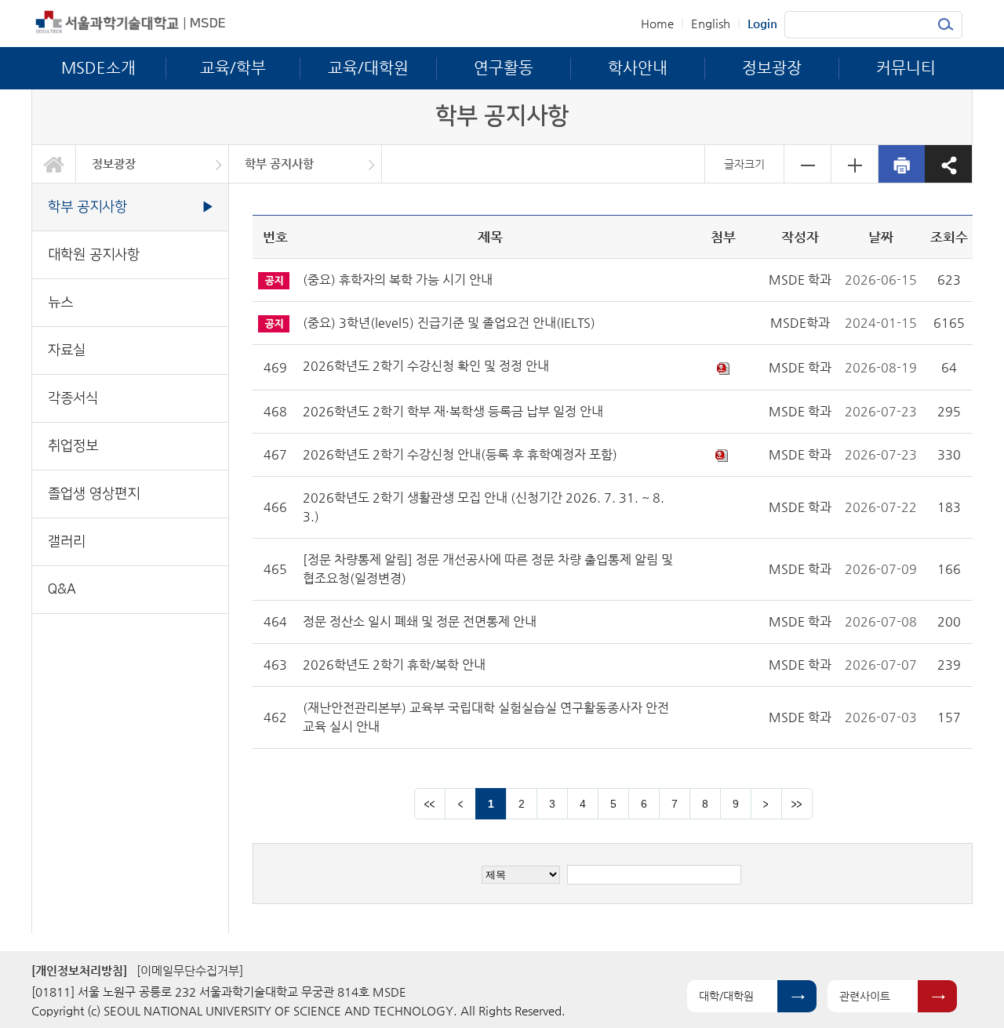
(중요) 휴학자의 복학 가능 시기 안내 (398, 279)
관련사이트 (864, 996)
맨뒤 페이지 (797, 803)
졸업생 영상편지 (94, 493)
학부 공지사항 (279, 163)
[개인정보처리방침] (79, 970)
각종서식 (73, 397)
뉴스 (60, 302)
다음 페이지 (766, 803)
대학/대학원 (726, 996)
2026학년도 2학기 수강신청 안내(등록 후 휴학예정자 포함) (460, 454)
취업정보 (73, 445)
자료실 (66, 350)
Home (657, 23)
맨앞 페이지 (430, 803)
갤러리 (66, 541)
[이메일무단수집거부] (189, 970)
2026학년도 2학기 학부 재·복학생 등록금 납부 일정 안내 (453, 411)
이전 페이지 (460, 803)
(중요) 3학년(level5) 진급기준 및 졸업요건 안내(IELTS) (449, 322)
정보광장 (114, 163)
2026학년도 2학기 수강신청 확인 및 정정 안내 (426, 365)
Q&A (62, 589)
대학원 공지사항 (94, 254)
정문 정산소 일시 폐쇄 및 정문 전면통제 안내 (420, 621)
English (710, 23)
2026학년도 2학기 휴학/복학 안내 (394, 664)
